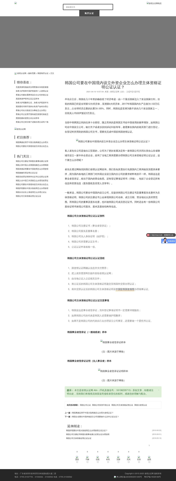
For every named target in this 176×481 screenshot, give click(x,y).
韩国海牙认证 (42, 73)
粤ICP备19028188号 (152, 476)
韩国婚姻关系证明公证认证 (26, 172)
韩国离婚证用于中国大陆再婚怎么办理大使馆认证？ (93, 412)
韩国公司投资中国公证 (101, 405)
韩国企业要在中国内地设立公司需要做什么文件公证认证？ (95, 416)
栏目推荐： (24, 137)
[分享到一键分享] (159, 72)
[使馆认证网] (38, 3)
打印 (137, 91)
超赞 (149, 459)
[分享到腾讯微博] (147, 72)
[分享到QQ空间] (135, 72)
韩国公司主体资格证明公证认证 (28, 196)
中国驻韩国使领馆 (125, 289)
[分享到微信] (143, 72)
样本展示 (130, 13)
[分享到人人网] (151, 72)
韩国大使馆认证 (140, 405)
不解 (87, 459)
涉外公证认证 (110, 13)
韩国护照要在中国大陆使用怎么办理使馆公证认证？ (87, 430)
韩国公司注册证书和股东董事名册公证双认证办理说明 (87, 434)
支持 (139, 459)
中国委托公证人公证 (67, 13)
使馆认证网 (25, 13)
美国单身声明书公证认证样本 (27, 98)
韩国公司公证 (85, 405)
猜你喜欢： (24, 82)
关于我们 (45, 13)
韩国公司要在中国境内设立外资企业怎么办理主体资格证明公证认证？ (113, 85)
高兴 (128, 459)
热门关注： (24, 156)
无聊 (118, 459)
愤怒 (97, 459)
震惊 (77, 459)
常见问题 (151, 13)
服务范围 (31, 73)
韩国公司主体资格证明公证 (122, 405)
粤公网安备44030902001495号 (129, 476)
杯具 (108, 459)
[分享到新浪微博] (139, 72)
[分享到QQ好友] (155, 72)
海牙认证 (89, 13)
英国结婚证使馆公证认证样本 (27, 118)
